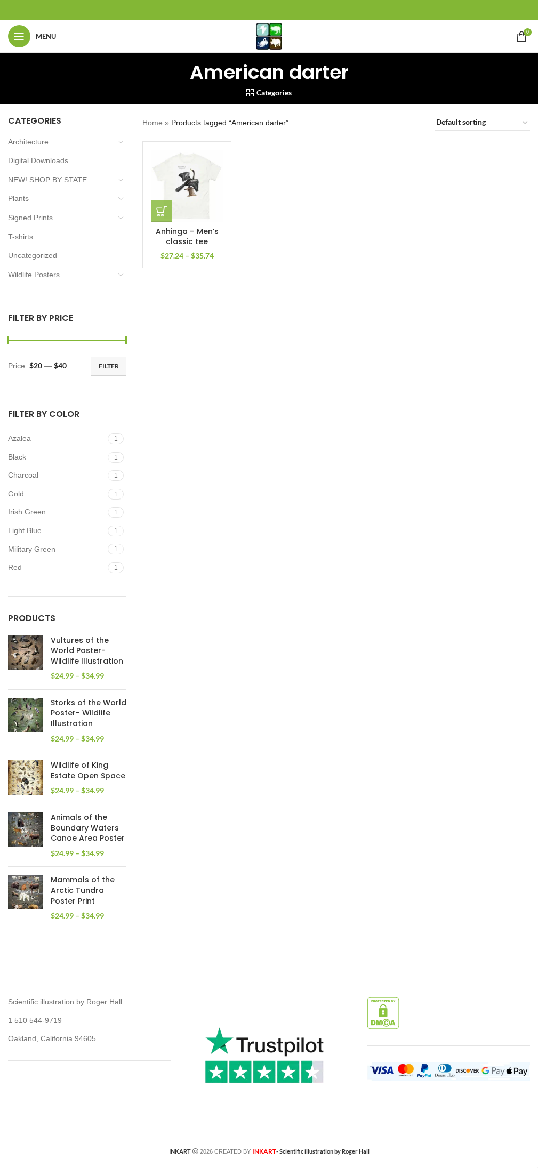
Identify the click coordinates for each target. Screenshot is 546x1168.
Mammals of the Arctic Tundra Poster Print (83, 890)
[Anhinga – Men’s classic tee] (187, 186)
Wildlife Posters (34, 274)
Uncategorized (32, 255)
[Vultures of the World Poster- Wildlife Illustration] (25, 658)
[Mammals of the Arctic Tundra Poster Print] (25, 898)
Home (152, 122)
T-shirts (20, 236)
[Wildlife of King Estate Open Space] (25, 778)
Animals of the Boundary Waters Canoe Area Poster (88, 827)
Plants (18, 198)
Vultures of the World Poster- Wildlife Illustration (87, 650)
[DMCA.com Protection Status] (383, 1012)
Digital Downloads (38, 160)
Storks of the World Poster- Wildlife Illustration (88, 713)
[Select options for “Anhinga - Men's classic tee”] (161, 211)
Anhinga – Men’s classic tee (187, 236)
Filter (109, 366)
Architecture (28, 142)
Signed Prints (30, 217)
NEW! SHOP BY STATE (47, 179)
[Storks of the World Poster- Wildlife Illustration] (25, 721)
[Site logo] (269, 35)
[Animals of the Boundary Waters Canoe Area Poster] (25, 835)
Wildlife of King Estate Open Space (88, 770)
